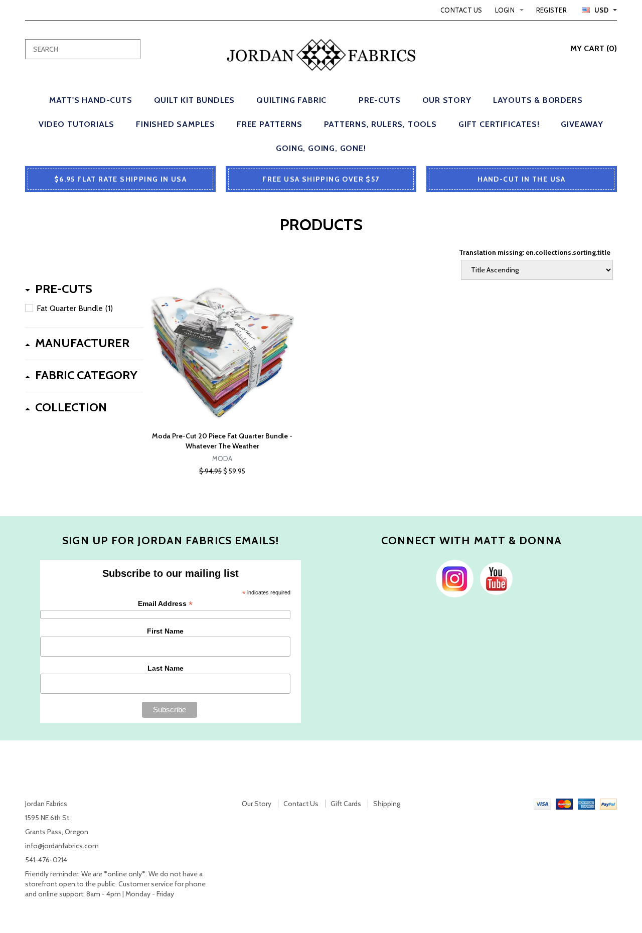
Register (551, 10)
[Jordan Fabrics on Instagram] (452, 577)
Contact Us (461, 10)
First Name (165, 631)
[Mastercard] (564, 803)
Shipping (386, 803)
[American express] (586, 803)
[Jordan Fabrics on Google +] (494, 577)
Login (505, 10)
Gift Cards (346, 803)
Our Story (256, 803)
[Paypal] (608, 803)
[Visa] (542, 803)
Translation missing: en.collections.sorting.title (534, 252)
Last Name (165, 668)
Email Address (165, 603)
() (593, 48)
